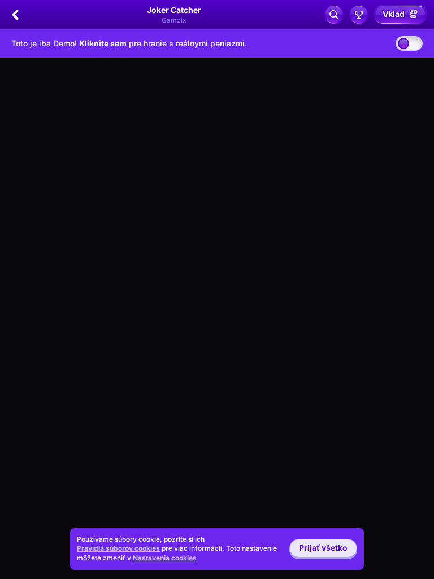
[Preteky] (359, 15)
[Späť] (15, 15)
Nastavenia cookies (165, 558)
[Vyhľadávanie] (334, 15)
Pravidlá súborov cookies (118, 548)
